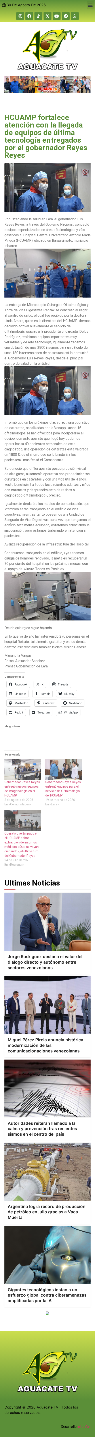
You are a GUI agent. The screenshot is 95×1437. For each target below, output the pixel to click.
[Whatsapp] (75, 16)
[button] (90, 5)
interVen (84, 1427)
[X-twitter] (47, 16)
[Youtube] (57, 16)
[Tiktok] (38, 16)
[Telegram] (66, 16)
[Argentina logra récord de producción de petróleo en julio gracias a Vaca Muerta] (47, 1172)
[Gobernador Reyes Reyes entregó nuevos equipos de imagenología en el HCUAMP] (22, 769)
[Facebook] (29, 16)
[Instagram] (20, 16)
